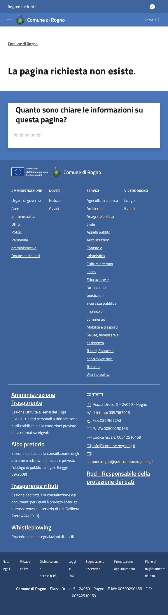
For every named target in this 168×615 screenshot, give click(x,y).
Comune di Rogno (23, 44)
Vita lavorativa (98, 375)
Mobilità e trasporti (102, 327)
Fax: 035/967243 (106, 420)
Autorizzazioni (98, 240)
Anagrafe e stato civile (100, 220)
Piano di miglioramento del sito (155, 568)
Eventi (140, 208)
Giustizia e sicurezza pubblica (101, 299)
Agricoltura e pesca (102, 200)
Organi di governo (26, 200)
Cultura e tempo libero (100, 268)
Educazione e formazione (98, 283)
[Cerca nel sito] (157, 20)
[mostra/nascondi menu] (8, 19)
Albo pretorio (27, 444)
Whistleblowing (31, 527)
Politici (17, 232)
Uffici (15, 224)
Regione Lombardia (22, 6)
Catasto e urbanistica (96, 252)
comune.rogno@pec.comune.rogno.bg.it (120, 461)
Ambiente (95, 208)
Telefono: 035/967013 (111, 412)
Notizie (55, 200)
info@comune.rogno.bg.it (113, 446)
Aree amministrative (23, 212)
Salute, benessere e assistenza (103, 339)
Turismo (93, 367)
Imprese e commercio (96, 315)
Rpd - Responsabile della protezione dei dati (118, 477)
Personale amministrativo (24, 244)
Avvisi (54, 208)
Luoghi (140, 200)
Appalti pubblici (99, 232)
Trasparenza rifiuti (34, 485)
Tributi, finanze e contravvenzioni (100, 355)
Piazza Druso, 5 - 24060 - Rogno (124, 404)
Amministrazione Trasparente (33, 398)
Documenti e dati (25, 256)
